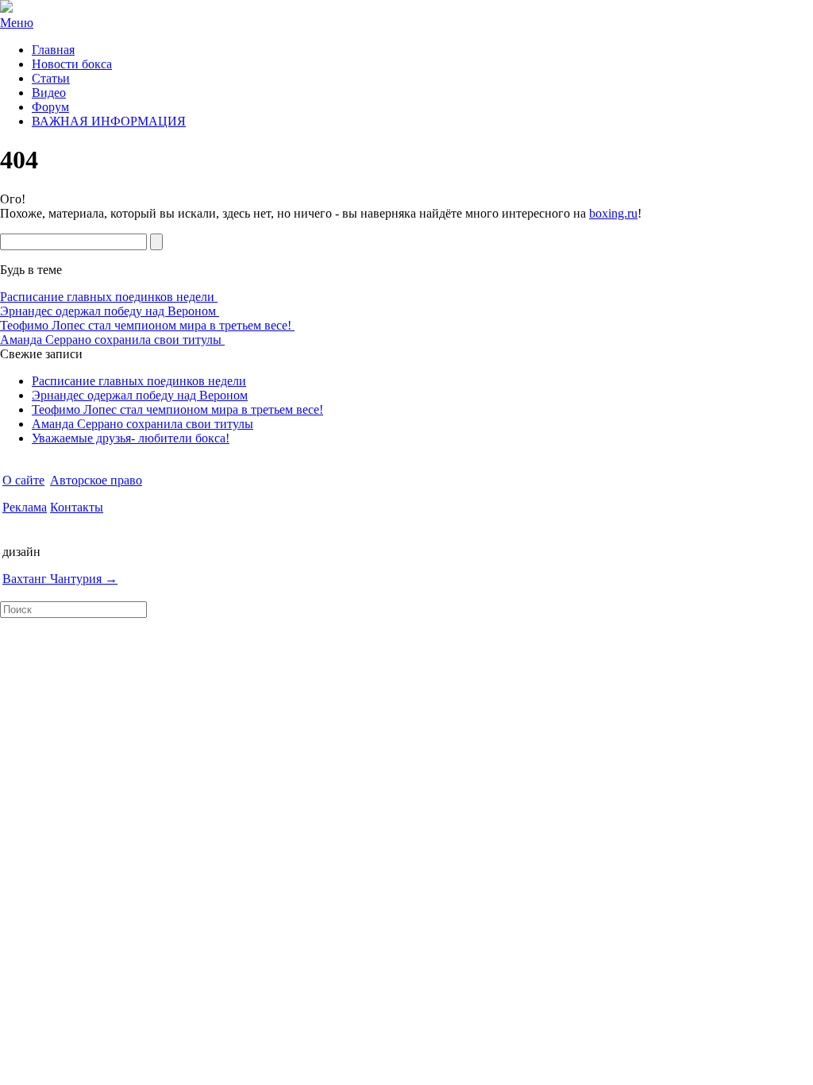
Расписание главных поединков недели (109, 296)
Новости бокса (72, 64)
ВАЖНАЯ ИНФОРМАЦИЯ (109, 121)
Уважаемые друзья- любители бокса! (130, 438)
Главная (53, 49)
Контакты (76, 507)
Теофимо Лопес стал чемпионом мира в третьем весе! (147, 325)
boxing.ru (613, 213)
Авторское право (96, 480)
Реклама (24, 507)
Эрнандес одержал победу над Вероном (109, 311)
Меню (16, 22)
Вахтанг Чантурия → (60, 578)
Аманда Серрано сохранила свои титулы (112, 339)
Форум (50, 107)
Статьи (51, 78)
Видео (49, 92)
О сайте (23, 480)
